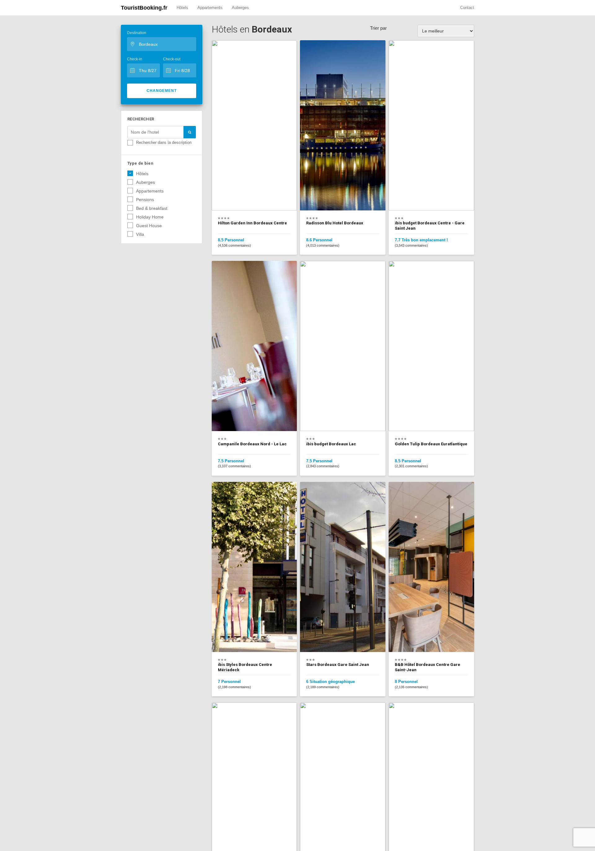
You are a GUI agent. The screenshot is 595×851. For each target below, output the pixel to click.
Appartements (210, 7)
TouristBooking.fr (144, 8)
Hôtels (182, 7)
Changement (162, 91)
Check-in (134, 59)
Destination (136, 33)
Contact (467, 7)
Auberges (240, 7)
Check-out (171, 59)
